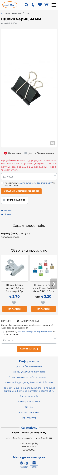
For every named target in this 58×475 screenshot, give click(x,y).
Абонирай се (28, 349)
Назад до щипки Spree (16, 13)
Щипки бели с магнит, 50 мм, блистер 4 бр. (14, 288)
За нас (29, 407)
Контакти (29, 417)
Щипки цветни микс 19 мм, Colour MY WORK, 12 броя (43, 288)
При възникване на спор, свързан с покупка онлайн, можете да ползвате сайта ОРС (29, 389)
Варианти (14, 309)
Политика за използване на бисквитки (29, 382)
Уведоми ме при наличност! (21, 191)
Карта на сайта (29, 412)
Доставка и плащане (29, 366)
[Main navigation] (54, 4)
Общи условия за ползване (29, 371)
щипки (8, 210)
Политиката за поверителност (34, 183)
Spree (7, 214)
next (53, 284)
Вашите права (29, 396)
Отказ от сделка (29, 401)
